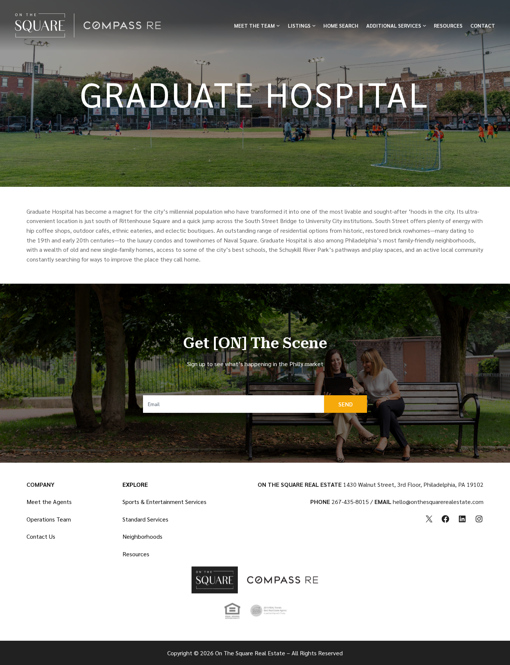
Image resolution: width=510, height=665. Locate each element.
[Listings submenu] (314, 25)
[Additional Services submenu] (424, 25)
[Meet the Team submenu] (278, 25)
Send (345, 404)
